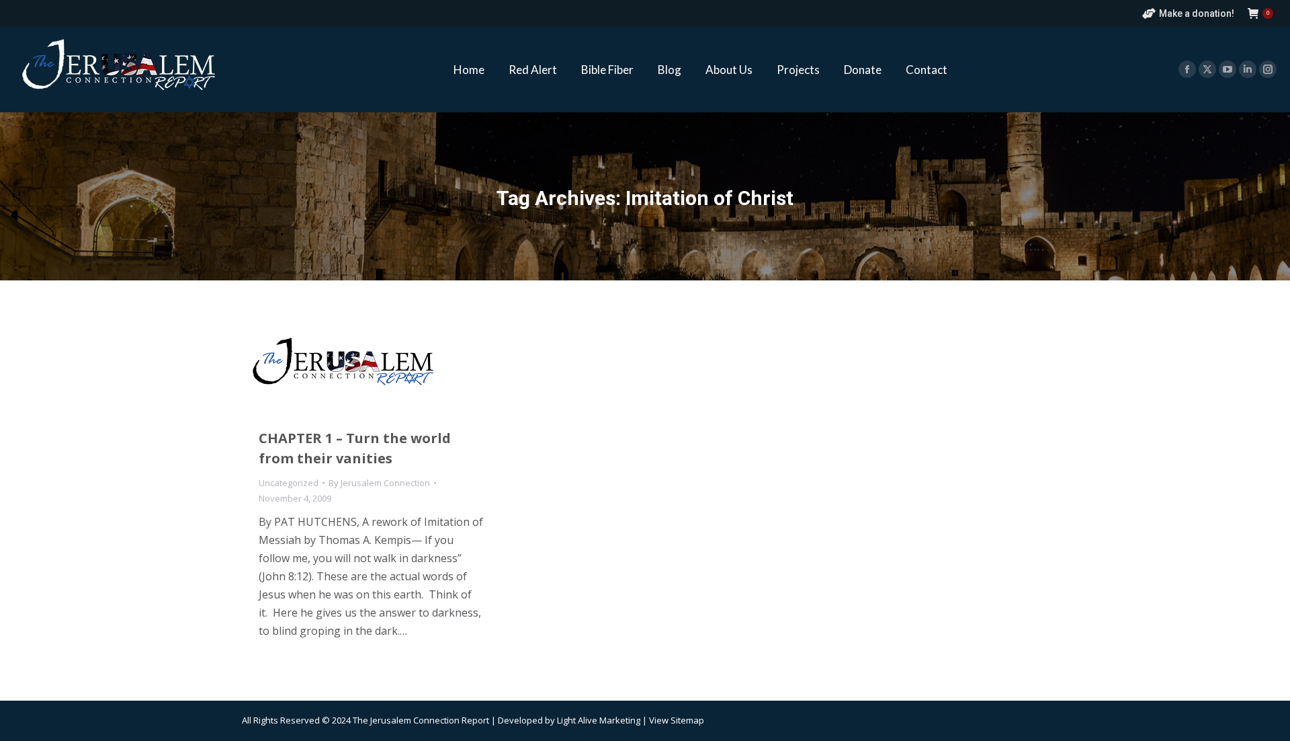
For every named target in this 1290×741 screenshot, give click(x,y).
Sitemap (687, 720)
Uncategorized (288, 483)
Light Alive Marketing (598, 720)
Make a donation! (1196, 13)
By (379, 483)
